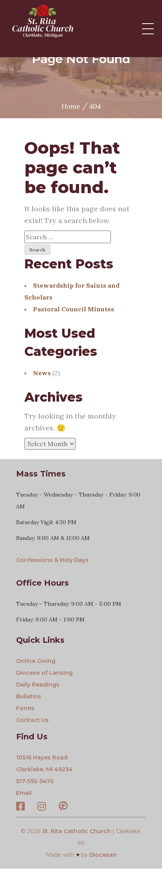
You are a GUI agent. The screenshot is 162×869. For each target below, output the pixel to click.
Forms (25, 708)
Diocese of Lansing (44, 672)
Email (24, 792)
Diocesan (103, 854)
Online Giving (35, 660)
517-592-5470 (35, 781)
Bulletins (28, 696)
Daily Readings (37, 684)
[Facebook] (20, 807)
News (42, 373)
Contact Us (32, 720)
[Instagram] (41, 807)
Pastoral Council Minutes (73, 309)
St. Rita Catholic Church (76, 831)
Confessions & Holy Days (52, 560)
